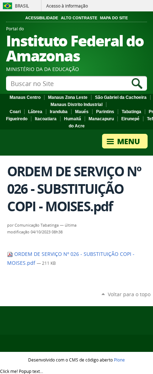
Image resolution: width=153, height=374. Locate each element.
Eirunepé (130, 118)
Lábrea (35, 111)
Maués (82, 111)
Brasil (22, 6)
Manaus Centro (25, 97)
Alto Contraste (79, 18)
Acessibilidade (41, 18)
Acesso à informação (67, 6)
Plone (119, 360)
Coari (15, 111)
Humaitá (72, 118)
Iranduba (59, 111)
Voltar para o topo (129, 294)
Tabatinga (131, 111)
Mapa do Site (114, 18)
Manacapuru (101, 118)
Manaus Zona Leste (68, 97)
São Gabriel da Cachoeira (121, 97)
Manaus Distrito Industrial (76, 104)
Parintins (105, 111)
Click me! (21, 371)
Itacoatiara (46, 118)
